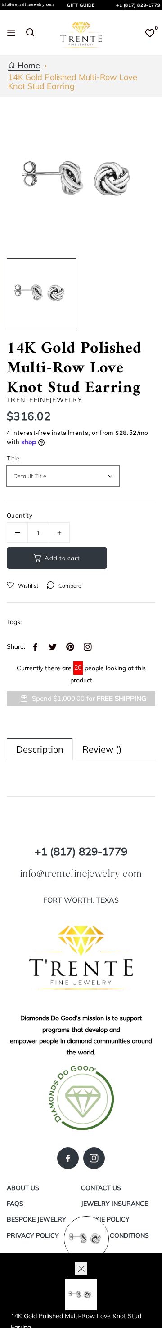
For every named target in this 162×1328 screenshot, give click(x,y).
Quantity (19, 515)
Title (13, 458)
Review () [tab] (102, 749)
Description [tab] (39, 749)
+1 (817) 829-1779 (138, 5)
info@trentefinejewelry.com (28, 5)
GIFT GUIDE (80, 5)
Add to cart (62, 558)
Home (27, 66)
